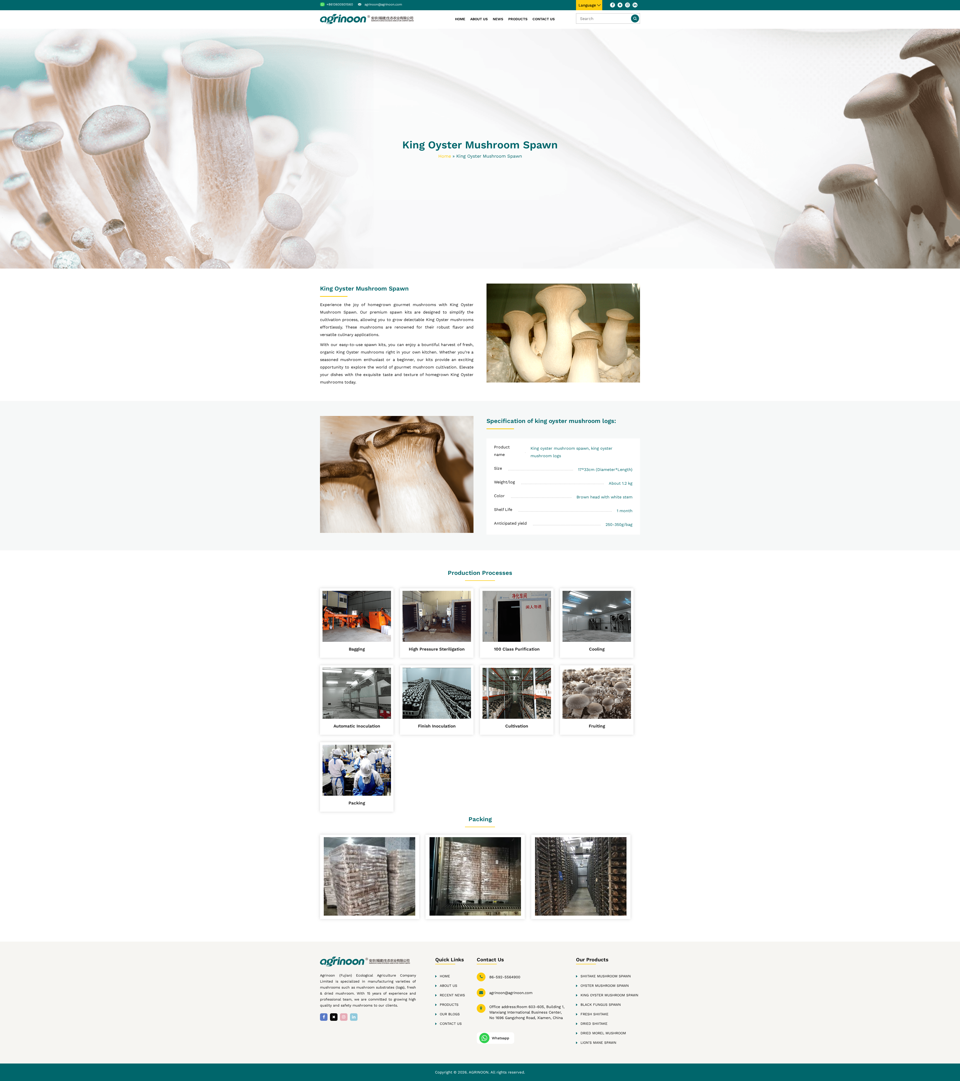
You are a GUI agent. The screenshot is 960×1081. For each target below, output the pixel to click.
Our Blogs (450, 1014)
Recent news (452, 995)
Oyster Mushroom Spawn (604, 986)
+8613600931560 (339, 4)
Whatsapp (500, 1038)
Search (635, 18)
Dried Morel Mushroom (603, 1033)
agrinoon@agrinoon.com (383, 4)
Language (587, 5)
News (498, 19)
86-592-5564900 (504, 977)
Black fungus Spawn (600, 1005)
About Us (479, 19)
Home (460, 19)
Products (518, 19)
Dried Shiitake (594, 1024)
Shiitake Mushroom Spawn (605, 976)
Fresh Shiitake (594, 1014)
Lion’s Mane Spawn (598, 1043)
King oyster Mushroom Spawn (609, 995)
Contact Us (543, 19)
